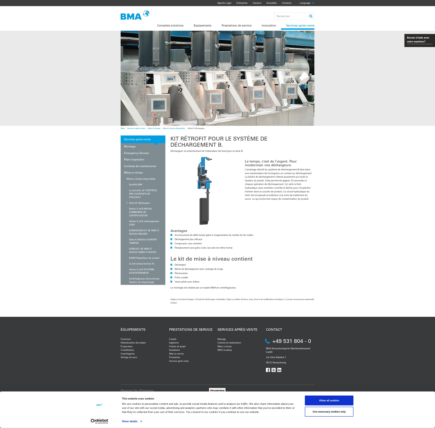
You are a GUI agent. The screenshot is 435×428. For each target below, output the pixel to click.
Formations (174, 357)
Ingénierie (174, 342)
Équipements (133, 329)
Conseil (172, 339)
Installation (174, 350)
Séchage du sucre (129, 357)
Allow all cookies (329, 400)
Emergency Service (136, 153)
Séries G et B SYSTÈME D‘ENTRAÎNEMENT (141, 271)
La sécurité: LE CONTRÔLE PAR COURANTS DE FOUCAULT (143, 193)
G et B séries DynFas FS (141, 263)
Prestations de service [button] (236, 25)
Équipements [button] (202, 25)
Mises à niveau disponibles (174, 128)
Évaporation (126, 346)
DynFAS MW (135, 184)
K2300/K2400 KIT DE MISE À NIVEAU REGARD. (144, 232)
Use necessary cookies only (329, 411)
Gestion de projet (177, 346)
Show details (129, 421)
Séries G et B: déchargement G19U (144, 223)
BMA (123, 128)
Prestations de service (191, 329)
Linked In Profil (279, 370)
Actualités (271, 3)
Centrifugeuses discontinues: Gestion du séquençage (144, 280)
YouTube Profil (274, 370)
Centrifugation (128, 353)
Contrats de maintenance (140, 166)
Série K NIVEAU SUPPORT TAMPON (143, 241)
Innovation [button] (269, 25)
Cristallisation (127, 350)
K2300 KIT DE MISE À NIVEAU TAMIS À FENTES (142, 250)
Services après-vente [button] (300, 25)
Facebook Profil (268, 370)
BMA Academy (225, 350)
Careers (257, 3)
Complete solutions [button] (170, 25)
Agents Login (224, 3)
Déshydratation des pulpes (133, 342)
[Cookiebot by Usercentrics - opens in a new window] (99, 421)
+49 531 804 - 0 (291, 340)
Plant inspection (134, 159)
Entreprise (242, 3)
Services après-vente (136, 128)
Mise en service (176, 353)
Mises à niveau (154, 128)
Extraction (126, 339)
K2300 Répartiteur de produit (144, 257)
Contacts (286, 3)
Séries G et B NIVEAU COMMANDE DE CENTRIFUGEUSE (140, 212)
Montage (130, 146)
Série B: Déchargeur (139, 202)
